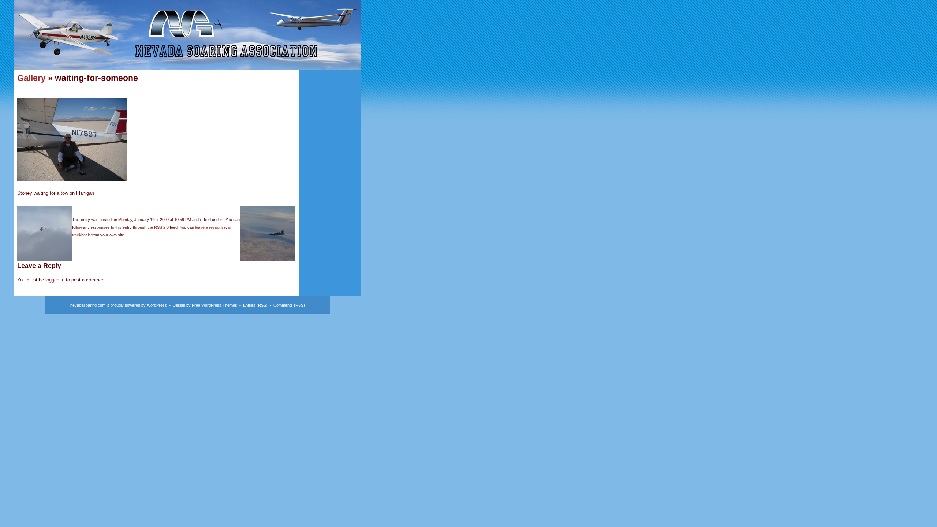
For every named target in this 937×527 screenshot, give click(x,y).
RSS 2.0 (161, 227)
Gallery (31, 78)
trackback (81, 235)
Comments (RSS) (289, 305)
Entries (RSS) (255, 305)
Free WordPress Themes (214, 305)
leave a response (210, 227)
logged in (54, 280)
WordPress (157, 305)
